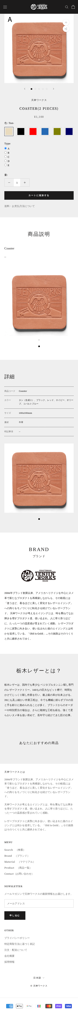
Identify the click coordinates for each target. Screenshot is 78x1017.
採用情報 (9, 962)
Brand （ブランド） (17, 856)
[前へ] (24, 89)
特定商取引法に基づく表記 (19, 944)
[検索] (66, 6)
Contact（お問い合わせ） (19, 874)
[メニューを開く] (5, 6)
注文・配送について (15, 950)
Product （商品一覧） (18, 868)
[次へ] (53, 89)
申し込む (15, 915)
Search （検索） (15, 850)
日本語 (37, 977)
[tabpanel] (39, 304)
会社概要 (9, 956)
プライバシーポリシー (17, 938)
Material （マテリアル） (19, 862)
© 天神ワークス (39, 985)
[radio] (8, 131)
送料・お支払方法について (19, 206)
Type (7, 143)
